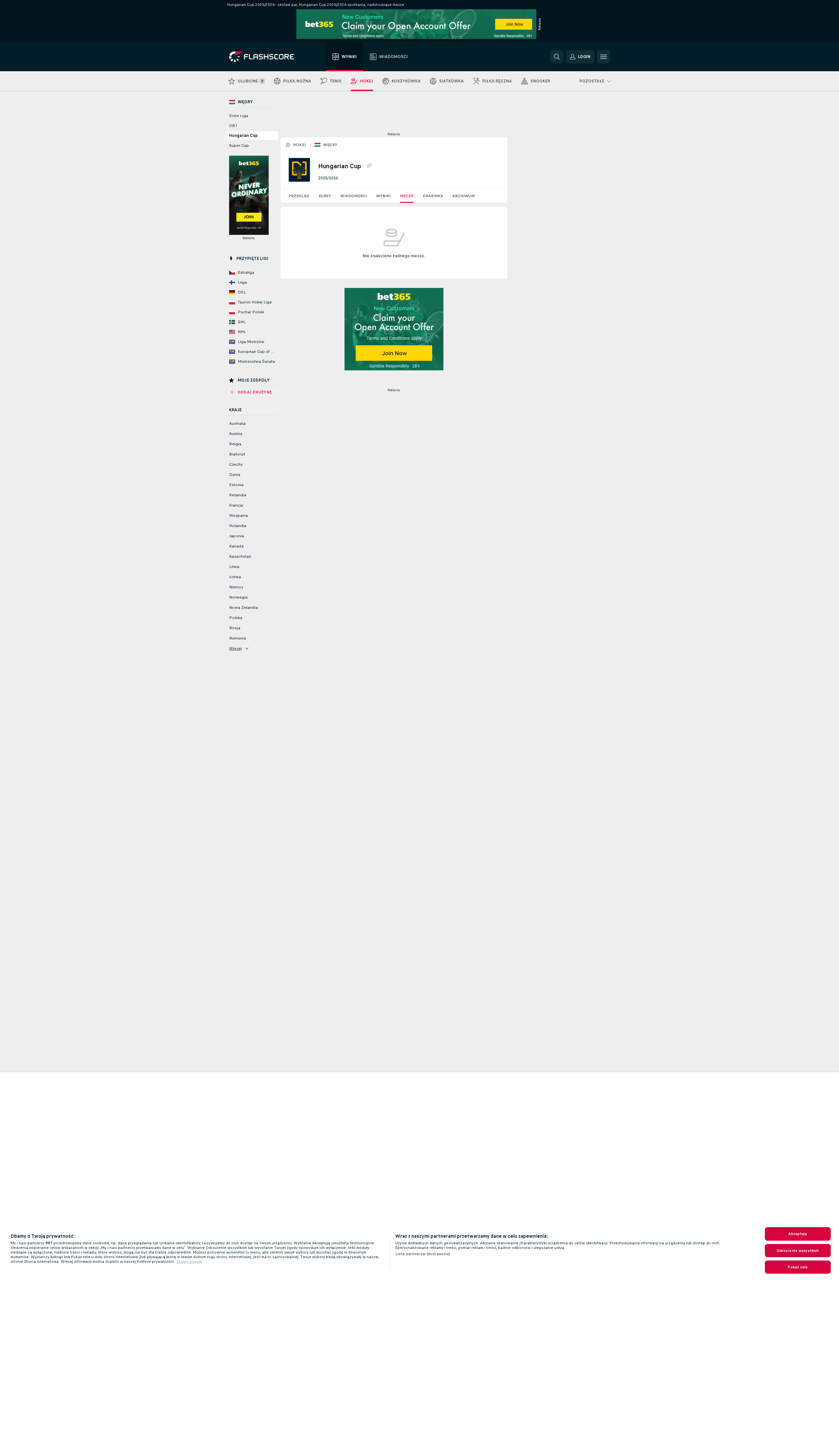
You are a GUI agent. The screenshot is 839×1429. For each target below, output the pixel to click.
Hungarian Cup (243, 135)
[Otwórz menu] (603, 56)
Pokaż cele (798, 1267)
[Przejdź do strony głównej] (266, 56)
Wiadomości (353, 196)
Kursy (324, 196)
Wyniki (383, 196)
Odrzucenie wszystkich (798, 1250)
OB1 (233, 125)
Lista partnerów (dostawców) (422, 1254)
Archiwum (463, 196)
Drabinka (433, 196)
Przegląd (298, 196)
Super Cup (239, 145)
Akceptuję (797, 1233)
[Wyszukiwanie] (556, 56)
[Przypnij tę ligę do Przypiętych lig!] (369, 166)
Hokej (299, 144)
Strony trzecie (189, 1261)
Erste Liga (238, 115)
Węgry (330, 144)
